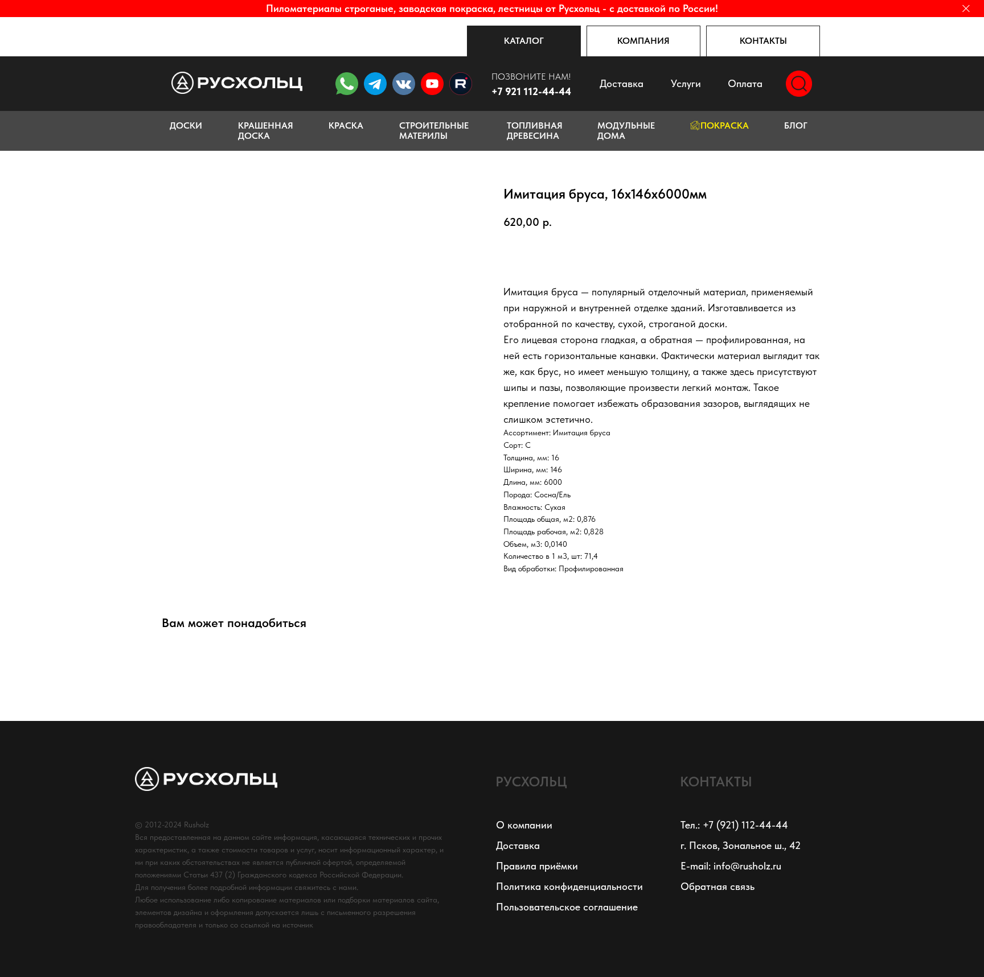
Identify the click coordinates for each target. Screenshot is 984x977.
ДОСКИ (186, 125)
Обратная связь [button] (717, 886)
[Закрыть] (966, 8)
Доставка (621, 83)
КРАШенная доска (265, 130)
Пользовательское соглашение (567, 907)
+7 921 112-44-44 (531, 91)
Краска (346, 125)
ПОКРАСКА (724, 125)
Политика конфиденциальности (569, 886)
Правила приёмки (537, 866)
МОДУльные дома (626, 130)
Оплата (745, 83)
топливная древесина (535, 130)
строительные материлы (434, 130)
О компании (524, 825)
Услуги (686, 83)
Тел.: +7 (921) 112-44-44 (734, 825)
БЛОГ (795, 125)
